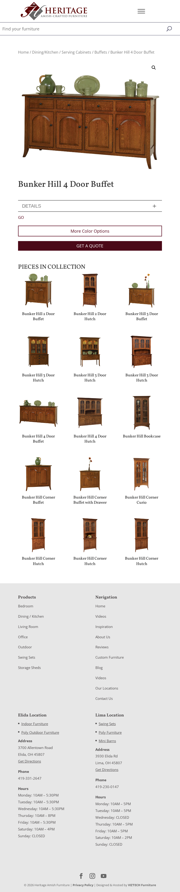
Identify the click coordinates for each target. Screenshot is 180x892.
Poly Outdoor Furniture (40, 732)
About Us (102, 637)
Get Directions (29, 761)
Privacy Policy (83, 885)
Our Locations (106, 688)
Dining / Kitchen (31, 616)
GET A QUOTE (89, 246)
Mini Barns (107, 740)
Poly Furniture (110, 732)
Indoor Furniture (34, 723)
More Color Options (90, 231)
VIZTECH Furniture (142, 885)
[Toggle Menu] (141, 11)
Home (23, 52)
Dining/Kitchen (45, 52)
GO (21, 217)
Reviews (102, 647)
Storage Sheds (29, 667)
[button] (154, 67)
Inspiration (104, 626)
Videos (100, 616)
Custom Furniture (109, 657)
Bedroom (25, 606)
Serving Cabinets (76, 52)
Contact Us (104, 698)
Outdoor (25, 647)
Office (23, 637)
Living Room (28, 626)
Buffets (100, 52)
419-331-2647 (29, 778)
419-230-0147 (107, 786)
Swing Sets (26, 657)
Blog (99, 667)
